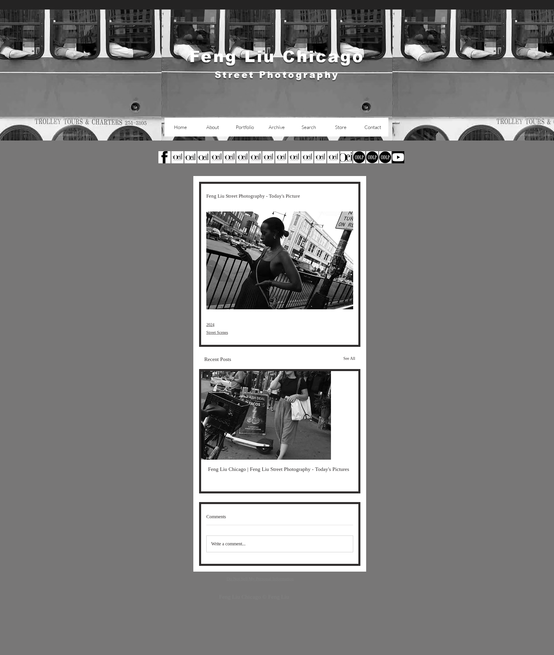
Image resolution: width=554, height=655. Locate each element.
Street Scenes (217, 332)
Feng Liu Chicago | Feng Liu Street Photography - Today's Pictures (278, 469)
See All (349, 358)
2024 (210, 325)
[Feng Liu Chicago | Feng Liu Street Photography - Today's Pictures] (279, 415)
